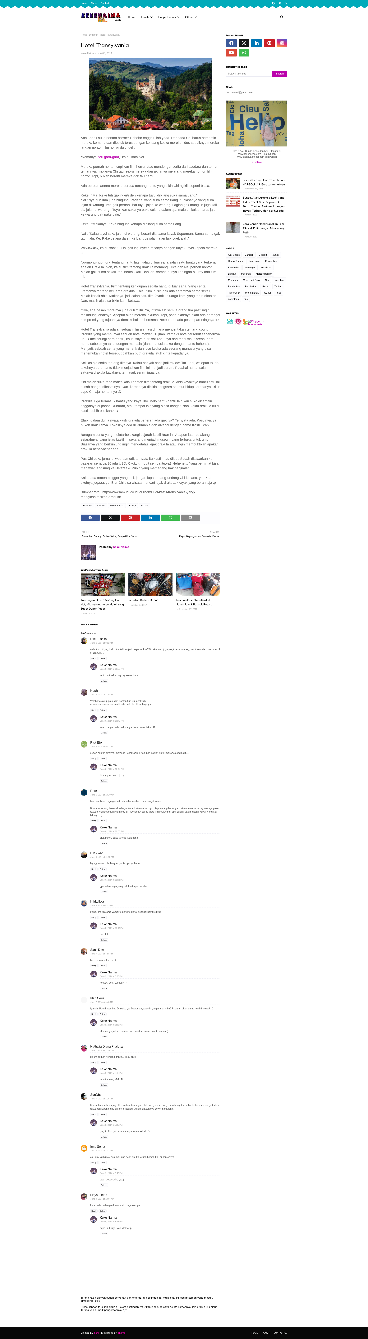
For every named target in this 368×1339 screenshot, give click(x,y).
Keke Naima (87, 53)
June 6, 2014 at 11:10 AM (102, 857)
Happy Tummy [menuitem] (167, 17)
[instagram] (285, 3)
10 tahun (93, 35)
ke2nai (144, 505)
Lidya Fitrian (98, 1195)
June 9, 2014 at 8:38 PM (111, 1073)
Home (84, 3)
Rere (93, 790)
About (94, 3)
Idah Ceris (97, 998)
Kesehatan (233, 267)
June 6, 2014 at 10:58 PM (112, 831)
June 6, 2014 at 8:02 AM (101, 643)
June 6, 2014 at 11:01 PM (111, 880)
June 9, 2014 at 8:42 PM (111, 1125)
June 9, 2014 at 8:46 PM (111, 1221)
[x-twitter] (280, 3)
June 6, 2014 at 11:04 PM (111, 928)
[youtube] (231, 52)
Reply (93, 658)
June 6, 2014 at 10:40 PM (112, 721)
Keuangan (250, 267)
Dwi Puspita (98, 639)
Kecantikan (271, 261)
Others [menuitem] (189, 17)
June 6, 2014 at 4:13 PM (101, 905)
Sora (96, 1332)
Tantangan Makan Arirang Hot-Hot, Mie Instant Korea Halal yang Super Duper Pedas (102, 604)
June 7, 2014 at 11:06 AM (102, 1050)
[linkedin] (256, 43)
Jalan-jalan (254, 261)
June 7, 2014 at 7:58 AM (101, 954)
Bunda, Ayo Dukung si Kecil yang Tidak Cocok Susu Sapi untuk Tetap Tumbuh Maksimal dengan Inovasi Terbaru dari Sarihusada (263, 204)
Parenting (279, 280)
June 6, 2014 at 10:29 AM (102, 795)
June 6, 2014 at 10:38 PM (112, 669)
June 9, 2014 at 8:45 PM (111, 1173)
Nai (267, 280)
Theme (121, 1332)
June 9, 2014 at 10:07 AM (102, 1199)
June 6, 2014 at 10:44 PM (112, 769)
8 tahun (101, 505)
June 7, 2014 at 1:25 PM (101, 1099)
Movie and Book (251, 280)
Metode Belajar (264, 274)
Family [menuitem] (145, 17)
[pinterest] (269, 43)
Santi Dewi (97, 949)
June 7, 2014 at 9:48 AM (101, 1002)
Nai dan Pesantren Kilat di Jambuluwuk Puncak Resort (194, 602)
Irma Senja (97, 1146)
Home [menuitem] (131, 17)
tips (246, 299)
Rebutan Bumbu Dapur (143, 600)
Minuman (233, 280)
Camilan (249, 255)
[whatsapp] (244, 52)
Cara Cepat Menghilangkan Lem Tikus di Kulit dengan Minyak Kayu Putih (264, 228)
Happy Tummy (235, 261)
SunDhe (96, 1094)
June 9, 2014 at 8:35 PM (111, 976)
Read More (257, 162)
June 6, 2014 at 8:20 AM (101, 694)
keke (278, 292)
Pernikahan (251, 286)
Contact (105, 3)
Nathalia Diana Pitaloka (106, 1046)
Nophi (94, 690)
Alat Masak (234, 255)
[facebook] (273, 3)
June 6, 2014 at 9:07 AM (101, 746)
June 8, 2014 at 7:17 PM (101, 1150)
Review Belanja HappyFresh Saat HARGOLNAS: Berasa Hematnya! (264, 182)
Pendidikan (234, 286)
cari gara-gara (108, 157)
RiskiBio (96, 742)
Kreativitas (266, 267)
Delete (102, 658)
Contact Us (280, 1333)
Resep (265, 286)
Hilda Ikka (97, 901)
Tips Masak (234, 292)
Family (132, 505)
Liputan (232, 274)
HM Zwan (97, 853)
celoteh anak (117, 505)
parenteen (233, 299)
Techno (278, 286)
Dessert (263, 255)
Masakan (246, 274)
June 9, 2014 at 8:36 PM (111, 1025)
